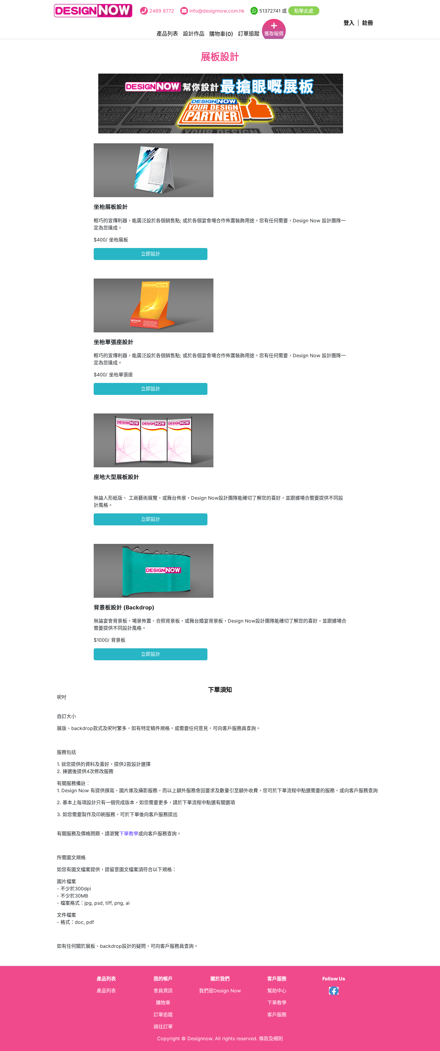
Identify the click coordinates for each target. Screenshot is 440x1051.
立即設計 (150, 254)
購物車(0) (221, 34)
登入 (349, 23)
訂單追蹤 (249, 34)
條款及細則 (271, 1038)
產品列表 (167, 34)
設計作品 (193, 34)
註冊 (367, 23)
